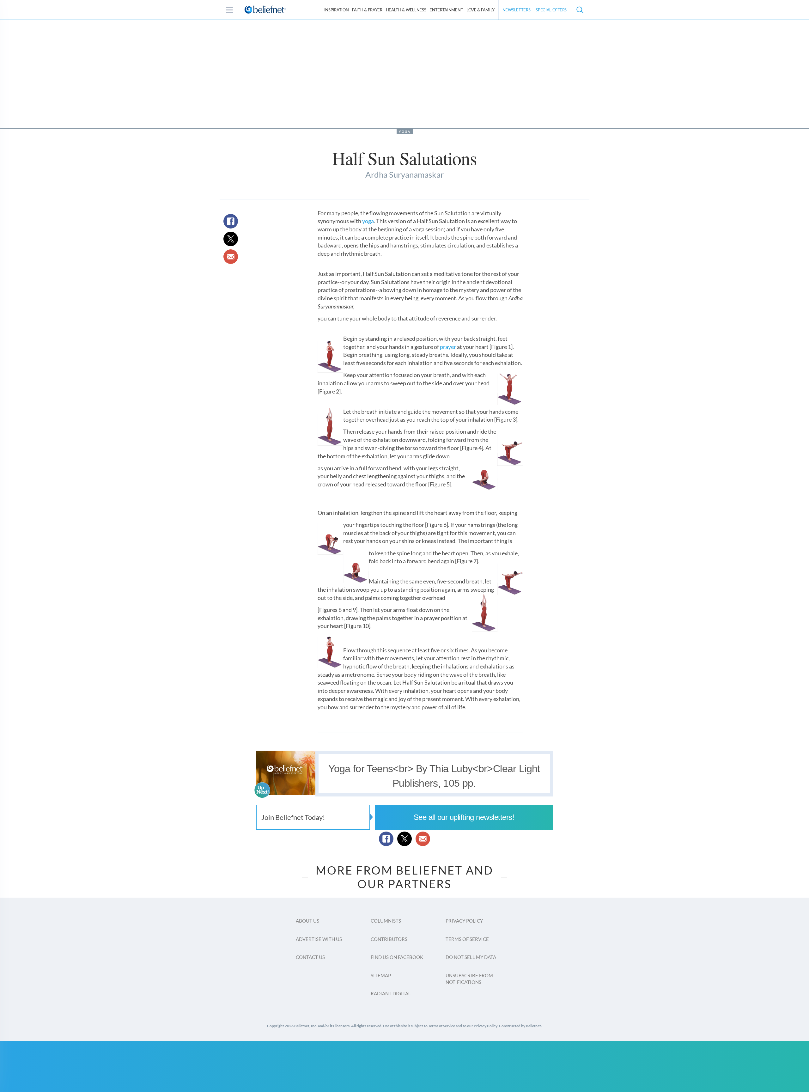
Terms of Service (467, 939)
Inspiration (336, 9)
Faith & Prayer (367, 9)
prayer (448, 346)
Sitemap (381, 975)
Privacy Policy (464, 921)
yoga (368, 220)
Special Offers (551, 9)
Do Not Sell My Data (471, 957)
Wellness (406, 9)
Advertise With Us (319, 939)
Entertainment (446, 9)
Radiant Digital (391, 993)
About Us (307, 921)
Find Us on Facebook (397, 957)
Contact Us (310, 957)
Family (480, 9)
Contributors (389, 939)
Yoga (405, 131)
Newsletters (516, 9)
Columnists (386, 921)
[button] (579, 10)
